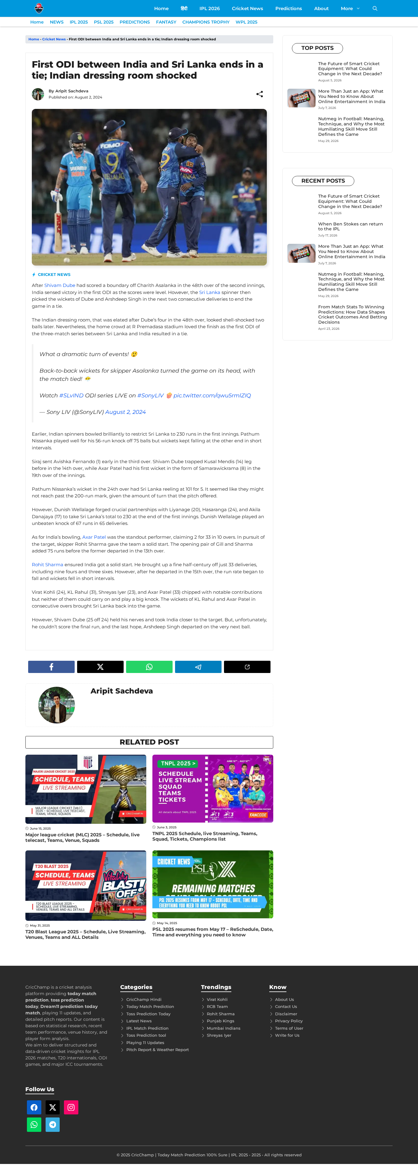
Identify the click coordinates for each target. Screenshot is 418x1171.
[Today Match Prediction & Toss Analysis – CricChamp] (39, 8)
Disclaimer (286, 1013)
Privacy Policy (289, 1020)
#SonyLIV (150, 395)
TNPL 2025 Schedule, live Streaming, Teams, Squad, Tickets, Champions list (204, 836)
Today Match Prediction (150, 1006)
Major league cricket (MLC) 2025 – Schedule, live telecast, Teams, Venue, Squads (82, 837)
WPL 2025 (246, 22)
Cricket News (247, 8)
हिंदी (184, 8)
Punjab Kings (220, 1020)
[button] (375, 8)
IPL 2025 (79, 22)
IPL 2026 (210, 8)
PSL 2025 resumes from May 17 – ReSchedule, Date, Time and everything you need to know (212, 932)
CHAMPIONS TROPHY (206, 22)
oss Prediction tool (147, 1035)
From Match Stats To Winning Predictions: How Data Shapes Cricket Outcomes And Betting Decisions (352, 314)
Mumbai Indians (224, 1028)
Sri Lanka (209, 292)
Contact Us (286, 1006)
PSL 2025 (104, 22)
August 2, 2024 (125, 412)
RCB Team (217, 1006)
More (347, 8)
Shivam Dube (59, 285)
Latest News (139, 1020)
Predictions (288, 8)
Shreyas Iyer (219, 1035)
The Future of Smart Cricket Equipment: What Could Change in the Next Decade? (350, 69)
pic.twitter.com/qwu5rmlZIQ (212, 395)
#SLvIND (71, 395)
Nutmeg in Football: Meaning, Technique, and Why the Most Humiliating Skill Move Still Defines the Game (351, 126)
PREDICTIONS (135, 22)
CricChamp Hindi (144, 999)
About (321, 8)
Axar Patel (94, 537)
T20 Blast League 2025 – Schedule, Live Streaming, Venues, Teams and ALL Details (85, 934)
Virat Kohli (217, 999)
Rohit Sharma (47, 564)
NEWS (57, 22)
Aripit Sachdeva (71, 90)
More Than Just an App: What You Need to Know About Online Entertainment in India (351, 96)
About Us (284, 999)
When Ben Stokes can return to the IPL (350, 226)
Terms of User (289, 1028)
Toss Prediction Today (148, 1013)
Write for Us (287, 1035)
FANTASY (166, 22)
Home (161, 8)
